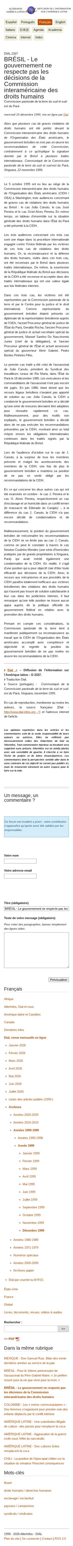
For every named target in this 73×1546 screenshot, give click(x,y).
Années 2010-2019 (25, 1122)
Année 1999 (26, 1145)
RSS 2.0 (60, 1538)
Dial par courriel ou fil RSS (26, 1279)
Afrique (8, 999)
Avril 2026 (15, 1068)
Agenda (38, 29)
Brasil (8, 1482)
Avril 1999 (29, 1176)
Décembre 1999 (33, 1230)
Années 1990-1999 (26, 1130)
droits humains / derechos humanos (28, 1490)
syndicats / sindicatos (18, 1513)
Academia (55, 29)
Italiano (10, 29)
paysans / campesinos (19, 1506)
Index (39, 37)
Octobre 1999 (32, 1215)
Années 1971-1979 (25, 1247)
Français (45, 22)
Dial (65, 114)
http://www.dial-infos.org (19, 712)
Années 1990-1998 (30, 1138)
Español (11, 22)
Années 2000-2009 (25, 1263)
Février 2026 (17, 1053)
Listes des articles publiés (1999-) (31, 1099)
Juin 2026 (15, 1084)
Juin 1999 (29, 1192)
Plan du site (11, 1538)
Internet (26, 37)
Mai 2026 (15, 1076)
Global (8, 1304)
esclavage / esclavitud (18, 1498)
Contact (47, 1538)
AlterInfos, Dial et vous (19, 1006)
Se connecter (31, 1538)
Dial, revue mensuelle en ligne (25, 1037)
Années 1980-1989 (25, 1239)
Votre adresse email (18, 870)
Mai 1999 (29, 1184)
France (8, 1297)
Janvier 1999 (31, 1153)
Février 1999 (31, 1161)
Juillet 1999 (30, 1199)
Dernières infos (14, 1030)
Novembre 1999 (33, 1222)
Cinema (11, 37)
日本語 (24, 29)
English (60, 22)
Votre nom (11, 855)
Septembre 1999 (33, 1207)
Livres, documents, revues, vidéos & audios (33, 1312)
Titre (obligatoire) (16, 903)
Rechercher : (13, 1322)
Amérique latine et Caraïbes (22, 1014)
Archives (15, 1107)
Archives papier (23, 1270)
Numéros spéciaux (26, 1255)
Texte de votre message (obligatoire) (29, 918)
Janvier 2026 (17, 1045)
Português (28, 22)
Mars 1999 (30, 1168)
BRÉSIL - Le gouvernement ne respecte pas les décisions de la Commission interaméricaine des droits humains (35, 1392)
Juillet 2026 (16, 1091)
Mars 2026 (16, 1060)
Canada (9, 1022)
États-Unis (11, 1289)
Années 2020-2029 (25, 1114)
